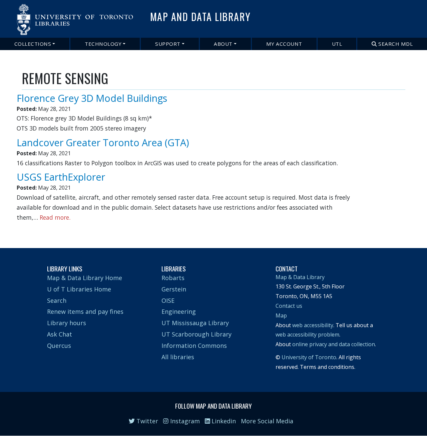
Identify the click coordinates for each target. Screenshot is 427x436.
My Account (284, 43)
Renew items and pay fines (85, 311)
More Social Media (267, 421)
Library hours (66, 323)
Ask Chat (59, 334)
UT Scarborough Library (196, 334)
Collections (32, 43)
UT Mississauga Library (195, 323)
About (223, 43)
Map (281, 315)
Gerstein (173, 289)
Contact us (289, 305)
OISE (167, 300)
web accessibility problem (307, 334)
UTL (337, 43)
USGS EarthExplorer (61, 176)
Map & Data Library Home (84, 278)
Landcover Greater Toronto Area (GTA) (103, 142)
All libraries (177, 357)
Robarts (172, 278)
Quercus (59, 346)
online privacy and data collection (333, 344)
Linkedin (223, 421)
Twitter (146, 421)
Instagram (184, 421)
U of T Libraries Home (79, 289)
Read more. (55, 217)
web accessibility (312, 325)
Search (56, 300)
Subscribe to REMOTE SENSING (24, 228)
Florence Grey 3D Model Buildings (92, 97)
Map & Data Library (300, 277)
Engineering (178, 311)
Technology (103, 43)
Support (167, 43)
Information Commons (194, 346)
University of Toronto (309, 357)
